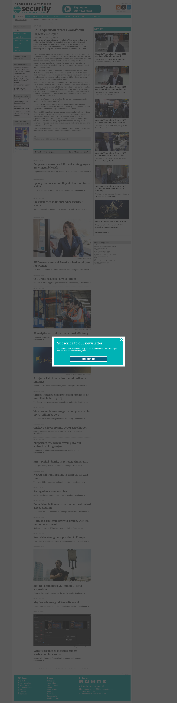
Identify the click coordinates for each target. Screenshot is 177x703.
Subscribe (88, 359)
